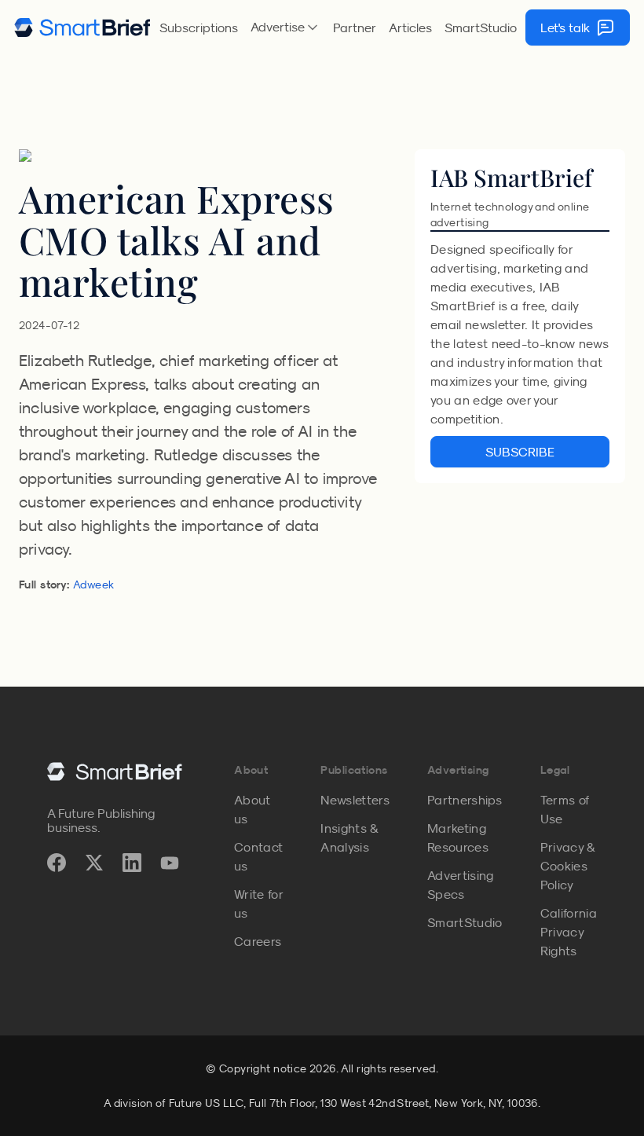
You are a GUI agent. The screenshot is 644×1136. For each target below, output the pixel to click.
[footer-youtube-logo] (169, 862)
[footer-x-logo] (94, 862)
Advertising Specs (460, 884)
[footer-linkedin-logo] (132, 862)
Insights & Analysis (349, 837)
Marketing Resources (457, 837)
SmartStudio (481, 27)
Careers (257, 941)
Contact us (258, 856)
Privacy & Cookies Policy (567, 866)
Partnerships (465, 800)
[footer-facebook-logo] (56, 862)
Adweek (94, 584)
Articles (410, 27)
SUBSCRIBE (519, 452)
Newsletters (355, 800)
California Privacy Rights (568, 932)
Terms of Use (565, 809)
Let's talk (565, 27)
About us (252, 809)
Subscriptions (198, 27)
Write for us (258, 903)
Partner (354, 27)
